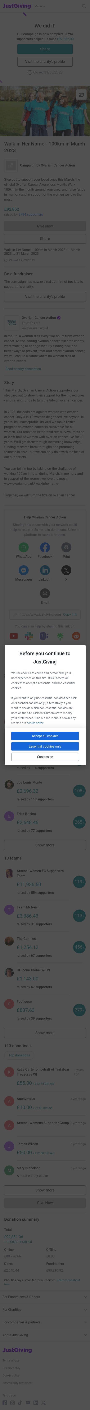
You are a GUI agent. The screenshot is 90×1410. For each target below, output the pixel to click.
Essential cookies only (45, 746)
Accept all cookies (45, 736)
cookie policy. (35, 722)
